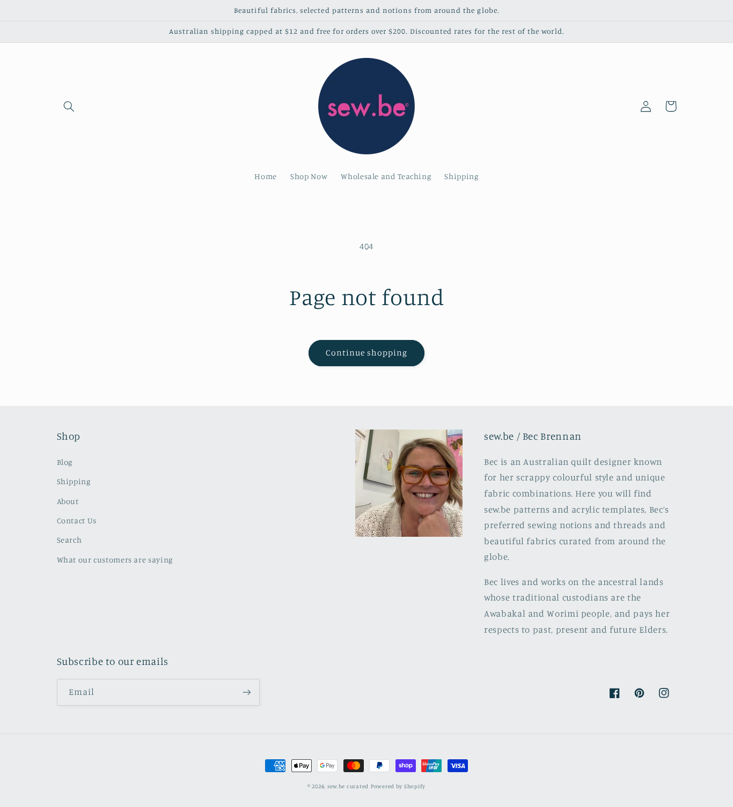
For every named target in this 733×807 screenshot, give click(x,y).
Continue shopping (367, 352)
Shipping (74, 481)
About (68, 501)
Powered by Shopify (398, 786)
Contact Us (77, 520)
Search (69, 539)
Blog (65, 462)
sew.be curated (348, 786)
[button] (69, 106)
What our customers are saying (115, 559)
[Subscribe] (246, 692)
